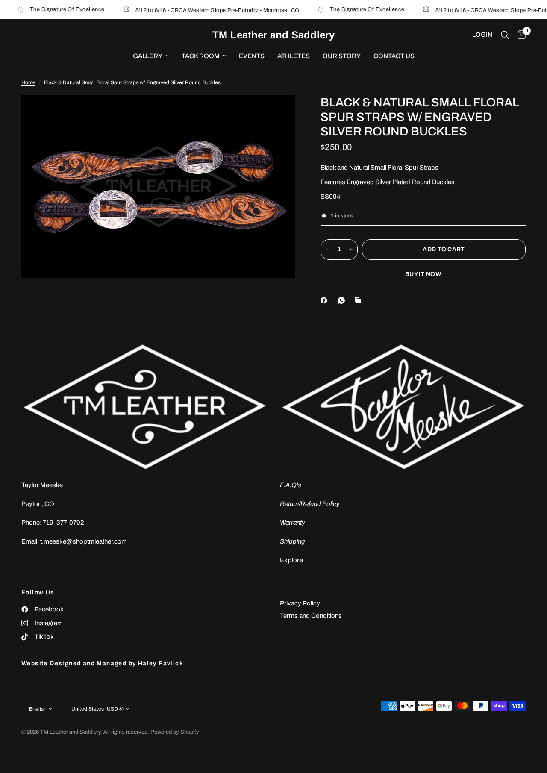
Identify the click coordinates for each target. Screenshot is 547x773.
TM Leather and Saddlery (273, 35)
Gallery (147, 56)
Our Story (342, 56)
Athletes (293, 56)
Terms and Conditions (311, 615)
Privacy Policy (300, 603)
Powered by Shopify (174, 732)
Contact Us (394, 56)
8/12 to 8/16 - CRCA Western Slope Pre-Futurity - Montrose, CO (206, 10)
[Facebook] (326, 300)
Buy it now (423, 274)
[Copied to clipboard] (359, 300)
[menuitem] (150, 56)
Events (252, 56)
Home (28, 82)
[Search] (505, 35)
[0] (519, 35)
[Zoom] (277, 113)
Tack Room (201, 56)
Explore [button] (291, 560)
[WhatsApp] (343, 300)
